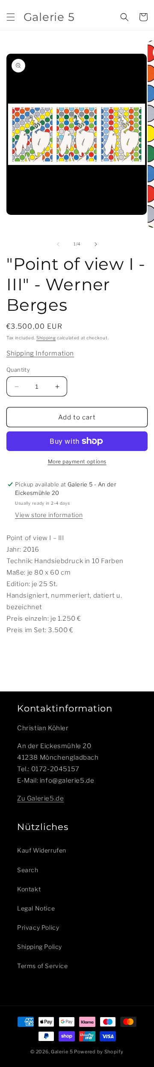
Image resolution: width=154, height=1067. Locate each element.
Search (27, 869)
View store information (49, 514)
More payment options (77, 461)
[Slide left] (58, 244)
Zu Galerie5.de (40, 798)
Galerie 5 (62, 1052)
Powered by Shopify (99, 1052)
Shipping (46, 337)
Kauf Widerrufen (41, 850)
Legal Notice (36, 908)
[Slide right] (95, 244)
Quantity (18, 369)
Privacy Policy (38, 927)
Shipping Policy (39, 946)
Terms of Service (42, 965)
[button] (10, 17)
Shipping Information (40, 353)
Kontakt (29, 889)
